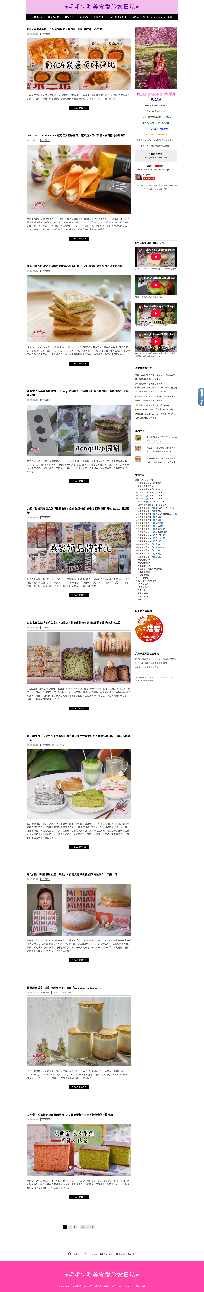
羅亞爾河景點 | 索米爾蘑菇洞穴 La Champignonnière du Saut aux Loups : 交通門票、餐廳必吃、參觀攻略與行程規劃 (156, 388)
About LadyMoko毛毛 (161, 17)
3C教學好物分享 (147, 581)
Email (122, 1254)
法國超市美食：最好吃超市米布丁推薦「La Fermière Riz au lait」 (66, 987)
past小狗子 (143, 599)
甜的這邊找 (45, 34)
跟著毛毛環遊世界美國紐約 (150, 529)
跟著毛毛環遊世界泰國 (148, 550)
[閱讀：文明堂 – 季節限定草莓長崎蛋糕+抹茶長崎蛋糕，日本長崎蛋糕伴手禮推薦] (79, 1175)
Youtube (108, 1254)
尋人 (170, 677)
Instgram (92, 1254)
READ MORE (79, 108)
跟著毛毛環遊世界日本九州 (150, 538)
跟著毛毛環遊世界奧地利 (149, 523)
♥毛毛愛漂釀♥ (144, 563)
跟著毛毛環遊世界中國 (148, 553)
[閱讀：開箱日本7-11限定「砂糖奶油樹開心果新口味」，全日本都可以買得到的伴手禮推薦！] (79, 342)
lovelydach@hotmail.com (156, 158)
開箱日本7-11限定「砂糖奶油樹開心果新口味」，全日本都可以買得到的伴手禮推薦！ (76, 266)
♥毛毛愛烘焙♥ (144, 560)
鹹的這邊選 (145, 575)
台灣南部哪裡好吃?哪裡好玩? (151, 498)
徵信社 (142, 677)
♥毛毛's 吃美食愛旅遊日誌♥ (102, 7)
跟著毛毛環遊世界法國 (148, 489)
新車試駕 (142, 590)
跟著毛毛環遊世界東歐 (148, 483)
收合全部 (149, 480)
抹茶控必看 (37, 17)
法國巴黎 (98, 17)
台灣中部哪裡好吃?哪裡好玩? (151, 495)
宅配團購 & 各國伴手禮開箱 (150, 569)
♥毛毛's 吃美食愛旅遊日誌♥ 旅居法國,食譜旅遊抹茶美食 (87, 1286)
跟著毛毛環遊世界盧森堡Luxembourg (155, 508)
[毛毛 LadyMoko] (156, 89)
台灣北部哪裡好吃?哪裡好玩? (151, 492)
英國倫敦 (84, 17)
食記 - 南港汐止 (58, 745)
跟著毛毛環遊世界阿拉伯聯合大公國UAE (156, 514)
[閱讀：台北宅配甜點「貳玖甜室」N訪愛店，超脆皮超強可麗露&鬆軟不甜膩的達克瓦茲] (79, 683)
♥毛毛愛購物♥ (144, 587)
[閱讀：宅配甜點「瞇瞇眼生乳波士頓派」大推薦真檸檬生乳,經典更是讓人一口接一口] (79, 935)
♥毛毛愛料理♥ (144, 566)
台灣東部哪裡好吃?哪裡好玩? (151, 502)
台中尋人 (157, 677)
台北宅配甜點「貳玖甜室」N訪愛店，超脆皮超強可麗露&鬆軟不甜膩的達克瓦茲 (73, 622)
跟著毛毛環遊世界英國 (148, 517)
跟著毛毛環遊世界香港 (148, 557)
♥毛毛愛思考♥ (144, 584)
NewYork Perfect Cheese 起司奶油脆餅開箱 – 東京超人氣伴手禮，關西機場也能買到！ (77, 135)
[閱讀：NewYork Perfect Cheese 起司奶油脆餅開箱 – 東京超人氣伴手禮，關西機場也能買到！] (79, 213)
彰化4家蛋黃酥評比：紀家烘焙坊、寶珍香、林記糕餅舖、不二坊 (64, 29)
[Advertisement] (156, 215)
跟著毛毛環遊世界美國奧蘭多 (151, 532)
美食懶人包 (53, 17)
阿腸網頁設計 (139, 1286)
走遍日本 (69, 17)
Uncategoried (144, 596)
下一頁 (91, 1227)
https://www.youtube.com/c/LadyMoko (155, 170)
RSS (134, 1254)
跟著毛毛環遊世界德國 (148, 520)
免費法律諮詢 (147, 680)
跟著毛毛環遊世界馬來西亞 (150, 547)
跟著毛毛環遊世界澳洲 (148, 544)
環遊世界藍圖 (138, 17)
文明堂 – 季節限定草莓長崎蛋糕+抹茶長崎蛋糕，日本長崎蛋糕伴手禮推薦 (70, 1114)
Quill (119, 1286)
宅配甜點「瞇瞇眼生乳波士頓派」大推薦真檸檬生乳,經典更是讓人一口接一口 (72, 874)
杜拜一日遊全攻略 (117, 17)
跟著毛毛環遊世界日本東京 (150, 535)
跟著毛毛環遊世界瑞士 (148, 511)
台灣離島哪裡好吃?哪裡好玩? (154, 505)
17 (83, 1227)
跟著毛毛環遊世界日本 (148, 541)
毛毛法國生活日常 (145, 486)
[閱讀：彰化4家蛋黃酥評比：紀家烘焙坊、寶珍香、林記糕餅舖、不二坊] (79, 90)
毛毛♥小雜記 (143, 593)
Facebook (76, 1254)
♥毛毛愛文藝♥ (144, 578)
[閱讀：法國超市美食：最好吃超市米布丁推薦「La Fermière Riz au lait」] (79, 1065)
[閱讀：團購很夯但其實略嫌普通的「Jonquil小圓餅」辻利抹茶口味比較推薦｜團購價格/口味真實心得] (79, 456)
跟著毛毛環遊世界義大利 (149, 526)
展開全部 (139, 480)
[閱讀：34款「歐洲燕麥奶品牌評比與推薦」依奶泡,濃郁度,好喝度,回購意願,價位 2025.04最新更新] (79, 573)
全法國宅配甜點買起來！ (62, 992)
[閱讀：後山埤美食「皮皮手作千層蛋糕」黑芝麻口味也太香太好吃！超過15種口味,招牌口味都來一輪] (79, 818)
